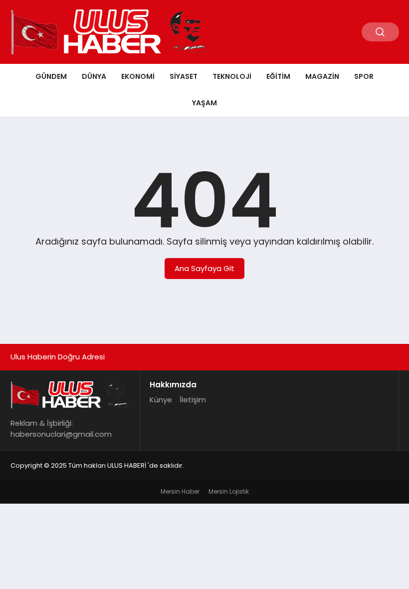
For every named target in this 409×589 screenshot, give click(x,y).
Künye (161, 399)
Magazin (322, 76)
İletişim (193, 399)
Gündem (51, 76)
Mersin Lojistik (228, 491)
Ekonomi (138, 76)
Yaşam (204, 103)
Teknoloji (231, 76)
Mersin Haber (180, 491)
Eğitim (278, 76)
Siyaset (184, 76)
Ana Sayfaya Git (204, 268)
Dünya (94, 76)
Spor (364, 76)
